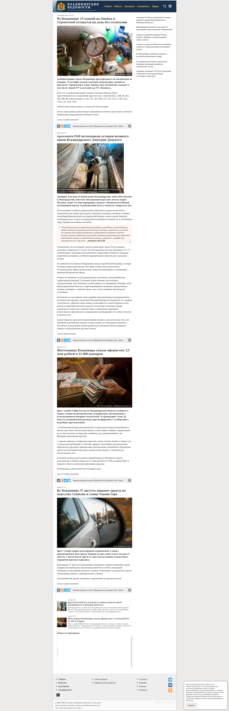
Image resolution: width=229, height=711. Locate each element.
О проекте (143, 679)
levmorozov (170, 702)
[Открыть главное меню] (170, 7)
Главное (108, 6)
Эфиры (155, 6)
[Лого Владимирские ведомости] (78, 6)
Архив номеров (101, 679)
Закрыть (191, 705)
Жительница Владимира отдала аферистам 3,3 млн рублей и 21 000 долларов (98, 619)
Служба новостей (70, 119)
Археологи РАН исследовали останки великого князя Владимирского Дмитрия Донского (95, 603)
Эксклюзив (130, 6)
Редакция (143, 683)
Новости (118, 6)
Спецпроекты (143, 6)
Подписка (143, 690)
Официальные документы (105, 683)
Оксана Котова (69, 333)
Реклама (142, 686)
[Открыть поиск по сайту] (165, 7)
